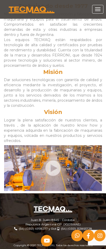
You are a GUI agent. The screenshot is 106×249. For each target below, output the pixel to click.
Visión (53, 112)
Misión (53, 72)
